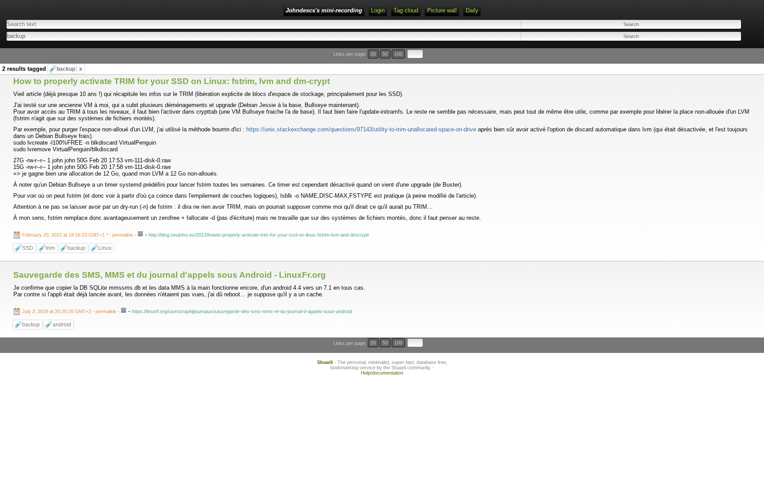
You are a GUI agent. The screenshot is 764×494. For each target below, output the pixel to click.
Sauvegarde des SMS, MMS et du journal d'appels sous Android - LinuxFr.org (169, 275)
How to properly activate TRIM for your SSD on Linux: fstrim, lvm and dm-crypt (171, 81)
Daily (472, 10)
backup (69, 69)
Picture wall (442, 10)
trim (50, 248)
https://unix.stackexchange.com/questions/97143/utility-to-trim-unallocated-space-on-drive (361, 129)
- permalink (78, 234)
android (62, 325)
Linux (104, 248)
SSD (27, 248)
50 (385, 54)
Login (378, 10)
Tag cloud (405, 10)
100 (398, 54)
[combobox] (186, 36)
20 (373, 54)
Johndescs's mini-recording (324, 10)
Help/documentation (382, 372)
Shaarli (325, 362)
